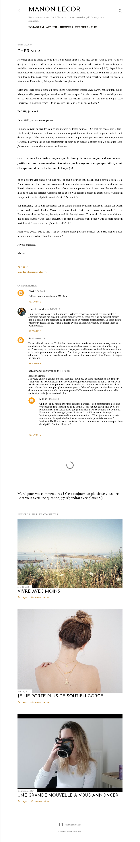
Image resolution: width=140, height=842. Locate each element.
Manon (43, 398)
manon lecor (54, 10)
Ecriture (81, 27)
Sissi (31, 291)
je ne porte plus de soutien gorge (60, 696)
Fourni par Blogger (73, 824)
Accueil (52, 27)
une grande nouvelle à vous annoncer (68, 795)
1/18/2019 (54, 399)
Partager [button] (23, 267)
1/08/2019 (40, 291)
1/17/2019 (65, 371)
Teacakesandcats (38, 309)
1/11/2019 (40, 338)
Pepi (31, 338)
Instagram (36, 27)
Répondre (34, 301)
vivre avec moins (39, 591)
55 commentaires (39, 702)
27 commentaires (39, 801)
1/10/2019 (55, 309)
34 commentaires (39, 597)
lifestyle (43, 272)
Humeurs (66, 27)
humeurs (32, 272)
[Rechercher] (120, 10)
